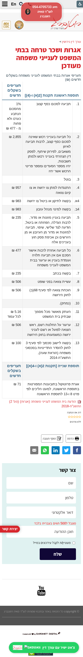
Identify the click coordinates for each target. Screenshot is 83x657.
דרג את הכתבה (74, 412)
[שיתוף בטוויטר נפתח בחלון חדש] (66, 450)
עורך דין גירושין (71, 41)
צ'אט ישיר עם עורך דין (59, 648)
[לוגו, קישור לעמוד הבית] (66, 22)
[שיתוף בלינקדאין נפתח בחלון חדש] (56, 450)
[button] (21, 4)
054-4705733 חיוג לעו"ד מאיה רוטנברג (44, 11)
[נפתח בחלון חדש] (41, 590)
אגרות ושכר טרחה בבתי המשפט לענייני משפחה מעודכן (48, 57)
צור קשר (67, 470)
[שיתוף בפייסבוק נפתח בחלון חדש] (77, 450)
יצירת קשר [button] (10, 529)
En (13, 4)
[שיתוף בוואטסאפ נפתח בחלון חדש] (45, 450)
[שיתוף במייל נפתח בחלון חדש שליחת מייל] (34, 450)
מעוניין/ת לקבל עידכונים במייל (52, 542)
